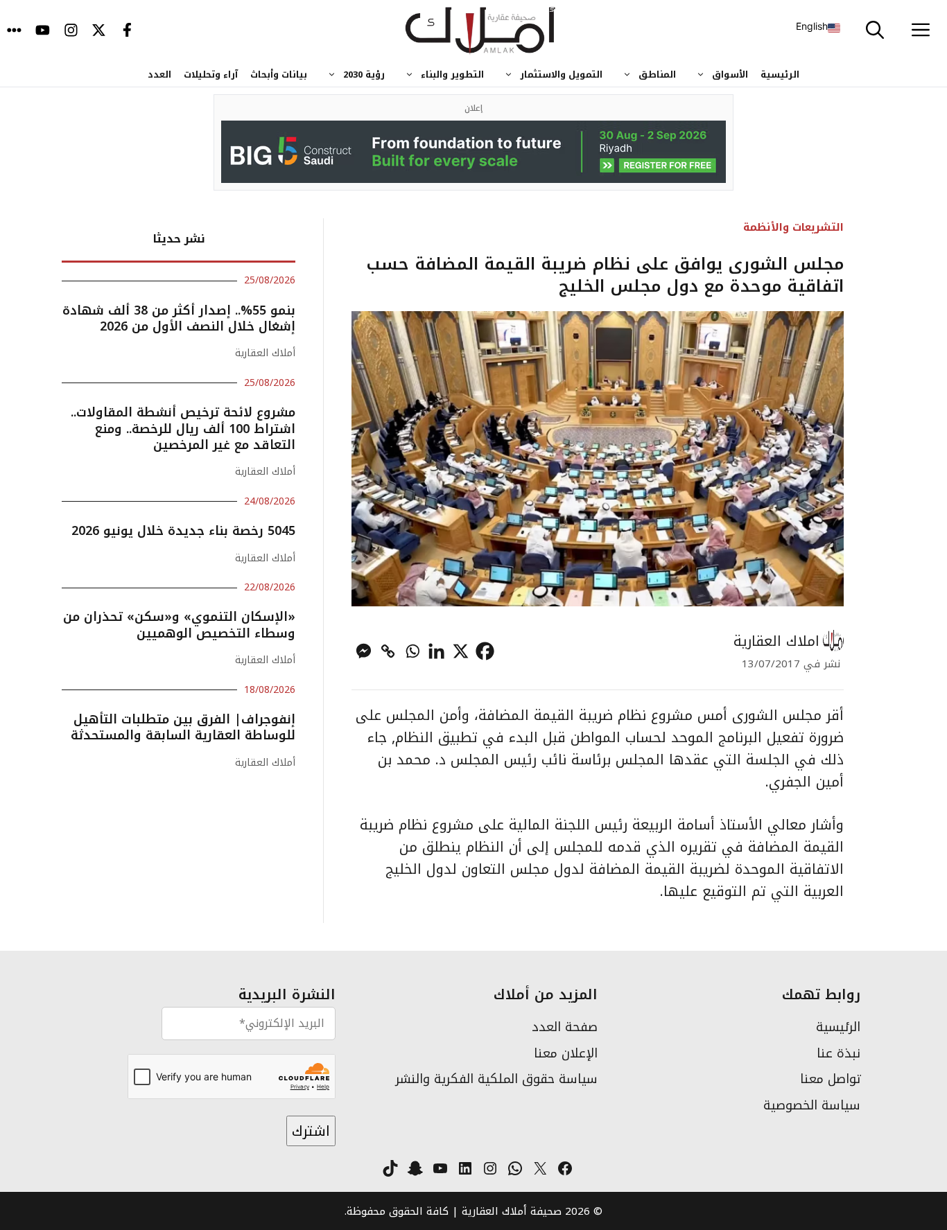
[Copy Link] (388, 651)
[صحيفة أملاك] (481, 31)
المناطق (657, 74)
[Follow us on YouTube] (42, 31)
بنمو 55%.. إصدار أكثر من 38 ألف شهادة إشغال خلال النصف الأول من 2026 (178, 318)
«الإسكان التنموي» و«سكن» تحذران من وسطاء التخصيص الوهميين (179, 624)
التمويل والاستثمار (561, 74)
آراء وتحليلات (211, 74)
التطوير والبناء (452, 74)
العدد (159, 74)
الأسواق (730, 74)
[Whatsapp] (412, 651)
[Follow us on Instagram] (71, 31)
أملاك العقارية (265, 353)
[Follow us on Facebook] (127, 31)
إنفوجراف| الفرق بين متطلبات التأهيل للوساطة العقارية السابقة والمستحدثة (183, 727)
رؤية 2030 (364, 74)
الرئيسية (780, 74)
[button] (875, 31)
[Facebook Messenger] (363, 651)
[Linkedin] (436, 651)
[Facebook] (485, 651)
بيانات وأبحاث (278, 74)
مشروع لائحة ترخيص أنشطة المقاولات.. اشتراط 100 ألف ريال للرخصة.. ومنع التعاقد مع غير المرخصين (183, 429)
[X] (461, 651)
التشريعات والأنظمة (793, 227)
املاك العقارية (776, 641)
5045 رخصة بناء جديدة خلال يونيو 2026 (183, 531)
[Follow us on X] (99, 31)
